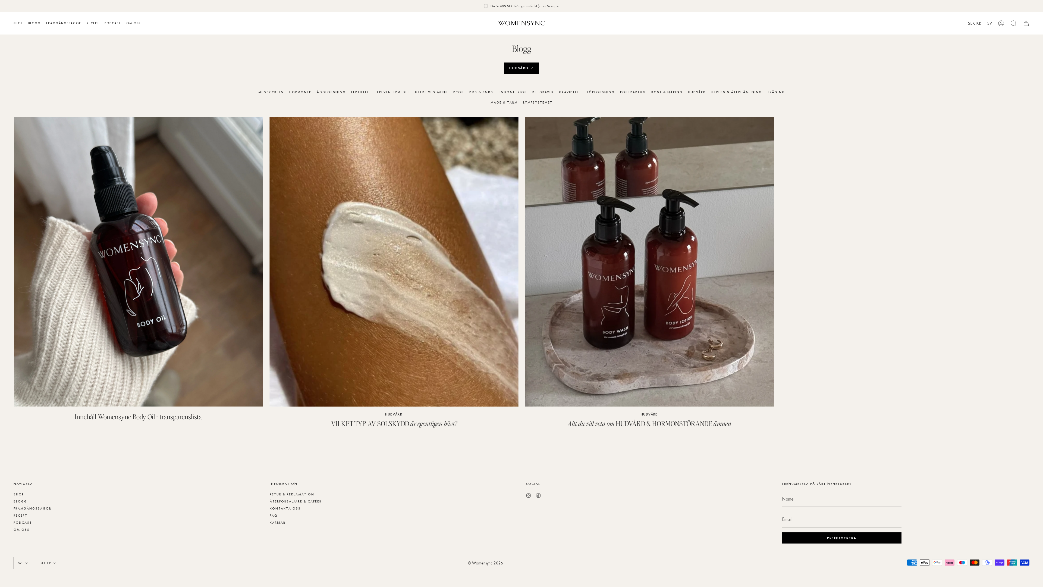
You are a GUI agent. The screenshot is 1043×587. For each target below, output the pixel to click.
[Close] (649, 260)
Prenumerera (478, 313)
